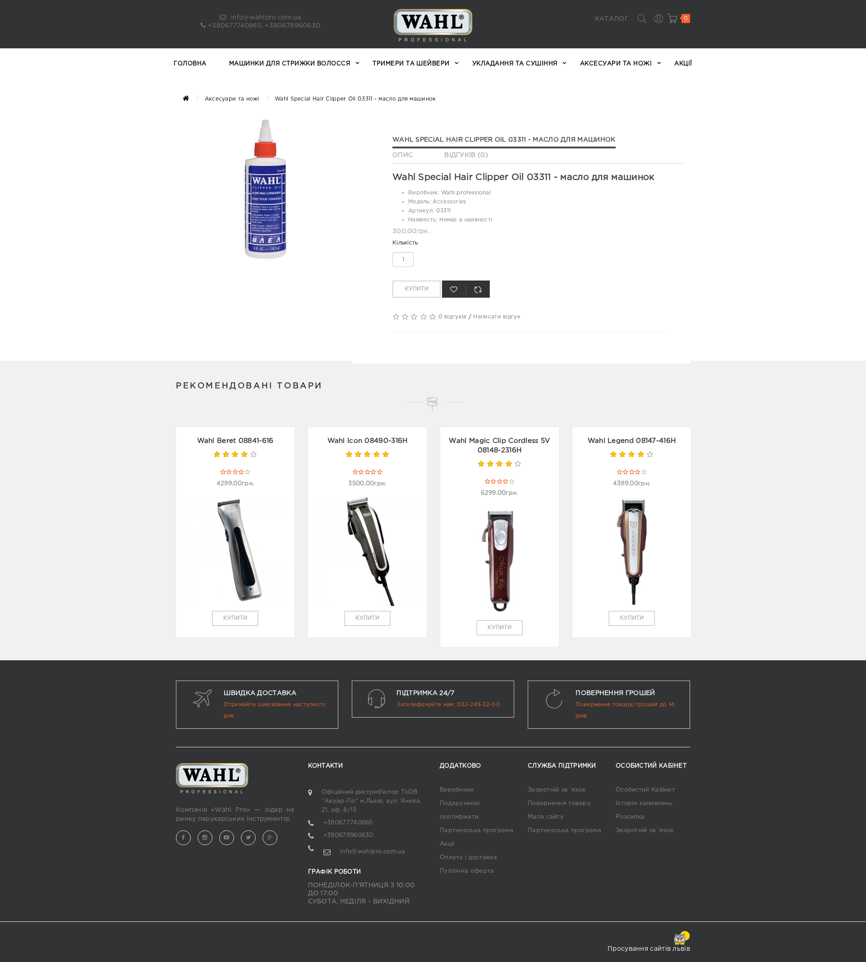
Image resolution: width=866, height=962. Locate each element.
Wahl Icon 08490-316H (367, 441)
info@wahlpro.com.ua (265, 17)
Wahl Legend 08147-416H (632, 441)
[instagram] (205, 837)
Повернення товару (559, 803)
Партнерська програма (476, 830)
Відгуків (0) (466, 155)
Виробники (457, 789)
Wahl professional (466, 192)
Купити (416, 288)
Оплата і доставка (468, 857)
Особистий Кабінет (645, 789)
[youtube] (226, 837)
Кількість (405, 242)
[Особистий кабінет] (658, 18)
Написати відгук (497, 316)
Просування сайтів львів (649, 949)
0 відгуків (452, 316)
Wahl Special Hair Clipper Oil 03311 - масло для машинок (504, 140)
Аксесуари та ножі (232, 99)
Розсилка (630, 817)
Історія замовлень (644, 803)
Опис (402, 155)
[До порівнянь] (478, 290)
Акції (447, 844)
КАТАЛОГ (611, 19)
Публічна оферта (467, 871)
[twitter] (248, 837)
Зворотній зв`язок (556, 789)
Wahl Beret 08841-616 (235, 441)
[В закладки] (454, 290)
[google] (270, 837)
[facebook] (183, 837)
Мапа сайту (546, 817)
